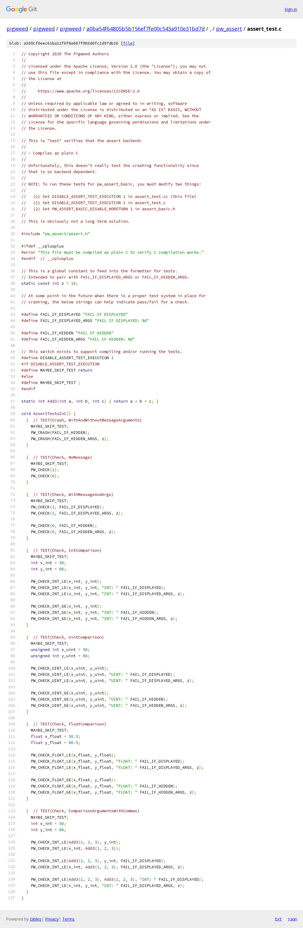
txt (278, 919)
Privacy (52, 919)
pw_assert (229, 28)
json (292, 919)
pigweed (17, 28)
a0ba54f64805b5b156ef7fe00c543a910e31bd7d (145, 28)
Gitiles (35, 919)
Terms (68, 919)
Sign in (291, 9)
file (128, 43)
